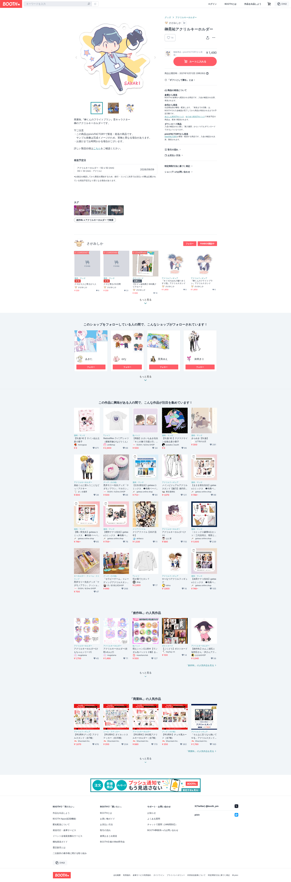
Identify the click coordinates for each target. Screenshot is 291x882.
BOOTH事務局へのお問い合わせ (162, 830)
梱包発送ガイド (60, 841)
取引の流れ (173, 149)
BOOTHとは (230, 4)
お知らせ (151, 813)
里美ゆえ (163, 358)
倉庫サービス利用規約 (142, 875)
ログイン (212, 4)
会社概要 (117, 875)
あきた (88, 358)
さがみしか (95, 243)
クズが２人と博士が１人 (85, 284)
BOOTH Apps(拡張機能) (64, 818)
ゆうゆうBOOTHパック (195, 116)
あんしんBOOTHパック (174, 116)
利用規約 (126, 875)
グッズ (168, 17)
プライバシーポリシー (176, 875)
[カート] (184, 23)
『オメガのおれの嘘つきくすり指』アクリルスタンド (174, 281)
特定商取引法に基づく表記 (177, 166)
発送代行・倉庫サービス (64, 830)
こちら (97, 148)
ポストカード (138, 278)
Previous (76, 57)
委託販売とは (59, 847)
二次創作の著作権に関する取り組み (70, 853)
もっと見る (145, 376)
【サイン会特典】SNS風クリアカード (144, 285)
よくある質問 (153, 818)
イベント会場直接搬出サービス (67, 836)
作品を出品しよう (252, 4)
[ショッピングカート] (269, 4)
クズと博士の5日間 (112, 284)
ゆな (124, 358)
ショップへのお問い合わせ (177, 171)
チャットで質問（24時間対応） (162, 824)
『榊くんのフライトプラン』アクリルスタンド (202, 281)
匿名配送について (61, 824)
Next (154, 57)
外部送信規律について (196, 875)
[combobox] (58, 4)
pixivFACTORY (171, 136)
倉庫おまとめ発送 (108, 836)
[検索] (89, 4)
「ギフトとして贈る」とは (180, 80)
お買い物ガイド (107, 818)
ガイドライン (158, 875)
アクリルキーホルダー (186, 17)
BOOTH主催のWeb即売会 (112, 841)
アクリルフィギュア (170, 278)
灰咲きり (199, 358)
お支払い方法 (174, 155)
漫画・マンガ (79, 278)
